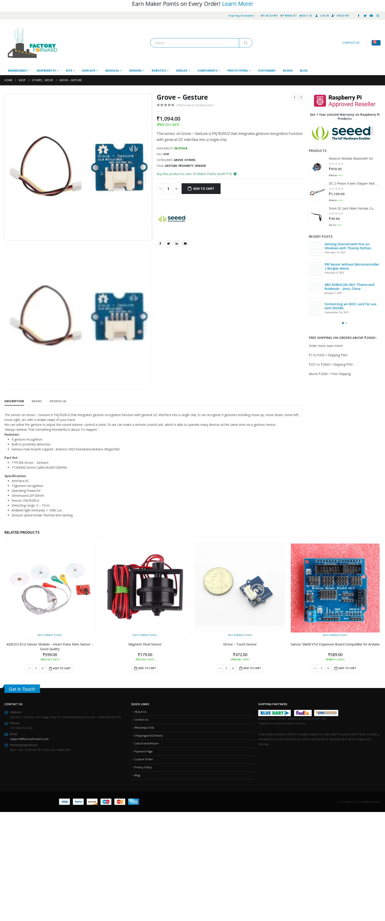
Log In (324, 15)
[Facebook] (359, 16)
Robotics (159, 70)
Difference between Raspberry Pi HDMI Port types (355, 246)
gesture (171, 166)
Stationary (267, 70)
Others (189, 160)
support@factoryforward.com (29, 622)
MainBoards (17, 70)
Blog (303, 70)
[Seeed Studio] (173, 219)
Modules (112, 70)
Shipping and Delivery (148, 619)
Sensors (135, 70)
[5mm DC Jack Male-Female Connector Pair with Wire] (317, 216)
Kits (69, 70)
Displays (88, 70)
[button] (343, 324)
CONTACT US (351, 43)
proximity (186, 166)
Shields (181, 70)
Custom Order (143, 643)
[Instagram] (378, 16)
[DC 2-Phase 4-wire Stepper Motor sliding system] (317, 191)
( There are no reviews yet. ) (194, 105)
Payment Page (143, 635)
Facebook (160, 243)
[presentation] (5, 167)
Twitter (168, 243)
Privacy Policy (143, 651)
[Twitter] (365, 16)
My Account (269, 15)
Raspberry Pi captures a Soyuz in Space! (355, 307)
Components (207, 70)
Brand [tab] (37, 289)
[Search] (245, 42)
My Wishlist (288, 15)
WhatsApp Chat (144, 611)
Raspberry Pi (46, 70)
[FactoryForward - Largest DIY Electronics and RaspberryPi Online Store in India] (32, 43)
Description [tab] (14, 289)
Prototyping (237, 70)
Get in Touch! (22, 572)
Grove (178, 160)
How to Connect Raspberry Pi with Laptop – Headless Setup (356, 286)
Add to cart (203, 188)
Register (343, 15)
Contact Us (141, 603)
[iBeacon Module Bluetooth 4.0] (317, 167)
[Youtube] (371, 16)
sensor (200, 166)
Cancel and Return (146, 627)
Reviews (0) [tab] (58, 289)
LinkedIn (176, 243)
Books (288, 70)
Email (185, 243)
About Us (305, 15)
